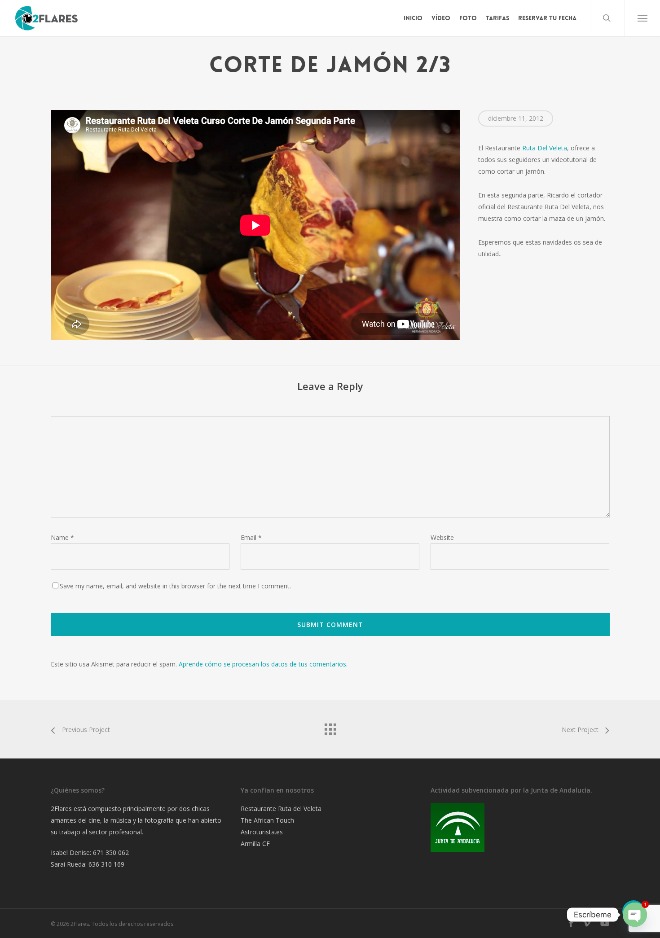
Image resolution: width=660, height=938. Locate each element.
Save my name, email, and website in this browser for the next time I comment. (175, 586)
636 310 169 (106, 864)
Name (62, 537)
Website (442, 537)
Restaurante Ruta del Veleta (281, 808)
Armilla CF (255, 843)
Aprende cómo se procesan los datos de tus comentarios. (263, 664)
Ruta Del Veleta (544, 148)
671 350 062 (111, 852)
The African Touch (267, 820)
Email (251, 537)
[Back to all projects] (330, 727)
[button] (642, 18)
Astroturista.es (262, 832)
